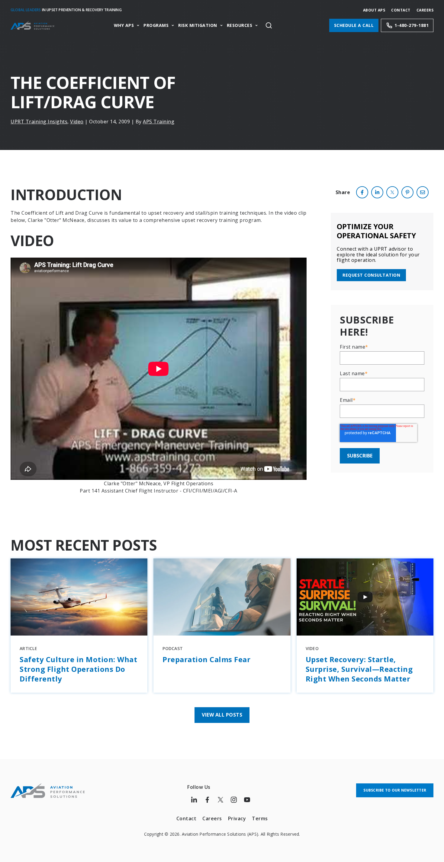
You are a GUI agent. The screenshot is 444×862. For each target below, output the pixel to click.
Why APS (124, 25)
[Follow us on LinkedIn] (194, 799)
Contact (400, 10)
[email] (423, 192)
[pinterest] (407, 192)
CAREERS (425, 10)
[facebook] (362, 192)
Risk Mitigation (197, 25)
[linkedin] (377, 192)
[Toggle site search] (268, 25)
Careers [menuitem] (212, 818)
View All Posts (222, 714)
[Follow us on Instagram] (233, 799)
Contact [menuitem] (186, 818)
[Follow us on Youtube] (247, 799)
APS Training (158, 121)
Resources (240, 25)
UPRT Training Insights (39, 121)
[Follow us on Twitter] (220, 799)
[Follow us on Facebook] (207, 799)
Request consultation (371, 275)
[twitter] (392, 192)
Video (77, 121)
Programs (156, 25)
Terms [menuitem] (260, 818)
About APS (374, 10)
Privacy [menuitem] (237, 818)
